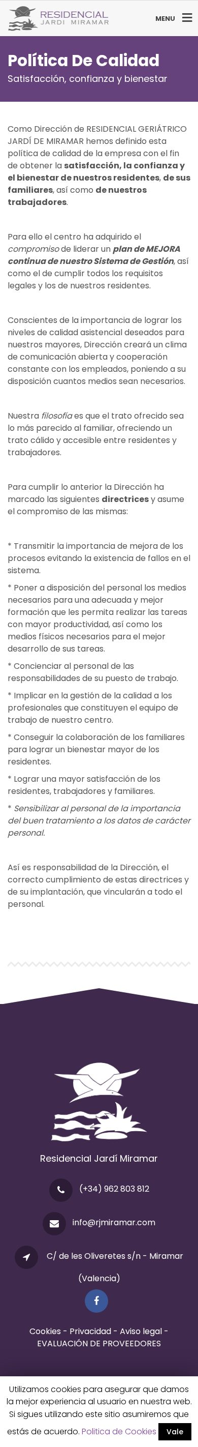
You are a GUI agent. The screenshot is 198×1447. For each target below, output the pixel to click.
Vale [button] (175, 1432)
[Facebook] (99, 1301)
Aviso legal (141, 1331)
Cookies (45, 1331)
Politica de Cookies (119, 1431)
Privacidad (91, 1331)
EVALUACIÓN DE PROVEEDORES (99, 1343)
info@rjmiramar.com (114, 1222)
